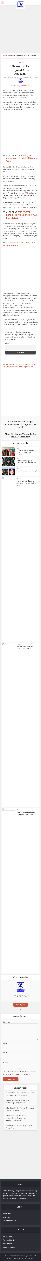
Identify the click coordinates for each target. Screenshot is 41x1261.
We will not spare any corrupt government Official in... (27, 472)
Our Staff (6, 1217)
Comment (6, 1022)
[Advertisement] (20, 29)
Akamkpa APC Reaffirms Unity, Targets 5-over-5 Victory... (25, 452)
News (18, 644)
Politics (20, 63)
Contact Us (7, 1214)
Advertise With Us (9, 1221)
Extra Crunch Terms (10, 1243)
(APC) (27, 193)
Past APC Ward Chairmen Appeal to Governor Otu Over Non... (26, 483)
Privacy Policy (8, 1236)
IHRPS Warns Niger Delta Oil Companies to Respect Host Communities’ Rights (16, 1117)
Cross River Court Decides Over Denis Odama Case (26, 813)
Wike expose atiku (26, 367)
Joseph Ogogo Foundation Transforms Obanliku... (25, 647)
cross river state (22, 364)
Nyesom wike (13, 367)
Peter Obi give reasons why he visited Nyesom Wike (21, 158)
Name (6, 1043)
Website (6, 1062)
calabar (12, 364)
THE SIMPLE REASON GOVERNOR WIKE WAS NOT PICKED (21, 215)
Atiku (6, 364)
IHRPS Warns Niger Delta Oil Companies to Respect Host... (27, 462)
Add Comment (16, 77)
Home (5, 55)
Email (7, 344)
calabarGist (27, 77)
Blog (18, 448)
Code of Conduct (9, 1247)
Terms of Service (9, 1240)
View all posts (20, 1005)
